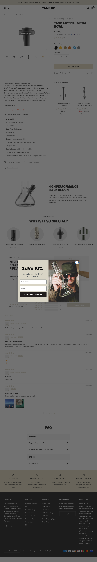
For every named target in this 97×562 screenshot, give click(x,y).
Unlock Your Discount (33, 294)
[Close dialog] (77, 262)
